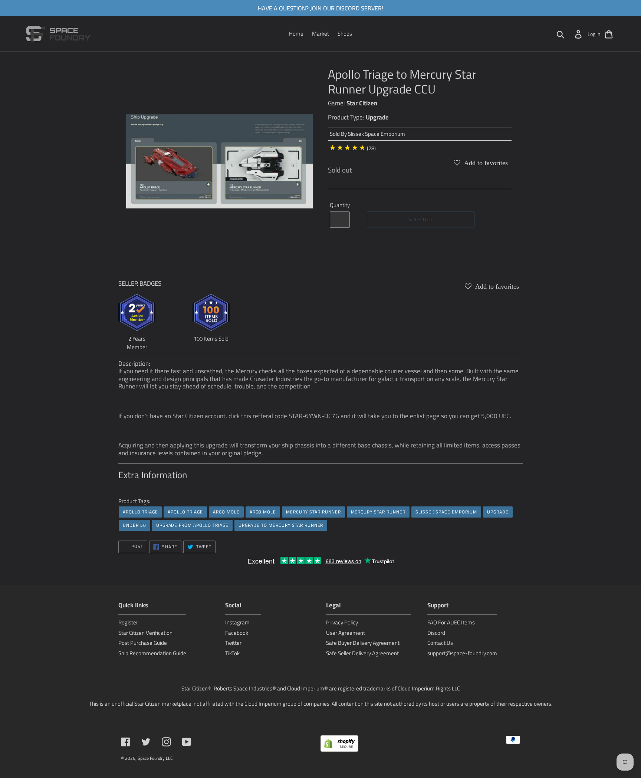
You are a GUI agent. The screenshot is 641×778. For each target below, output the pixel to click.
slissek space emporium (446, 511)
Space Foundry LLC (155, 758)
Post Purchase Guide (142, 643)
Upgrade (377, 117)
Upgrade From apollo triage (192, 525)
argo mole (226, 511)
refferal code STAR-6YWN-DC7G (296, 416)
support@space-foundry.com (462, 653)
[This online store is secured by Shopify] (339, 744)
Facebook (236, 632)
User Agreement (345, 632)
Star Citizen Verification (145, 632)
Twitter (233, 643)
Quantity (340, 205)
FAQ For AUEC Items (451, 622)
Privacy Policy (342, 622)
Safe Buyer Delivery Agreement (363, 643)
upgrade (498, 511)
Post (136, 546)
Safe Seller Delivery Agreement (362, 653)
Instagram (237, 622)
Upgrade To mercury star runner (281, 525)
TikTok (232, 653)
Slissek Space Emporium (376, 133)
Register (128, 622)
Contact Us (440, 643)
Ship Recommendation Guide (152, 653)
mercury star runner (313, 511)
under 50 (134, 525)
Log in (594, 34)
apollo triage (140, 511)
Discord (436, 632)
